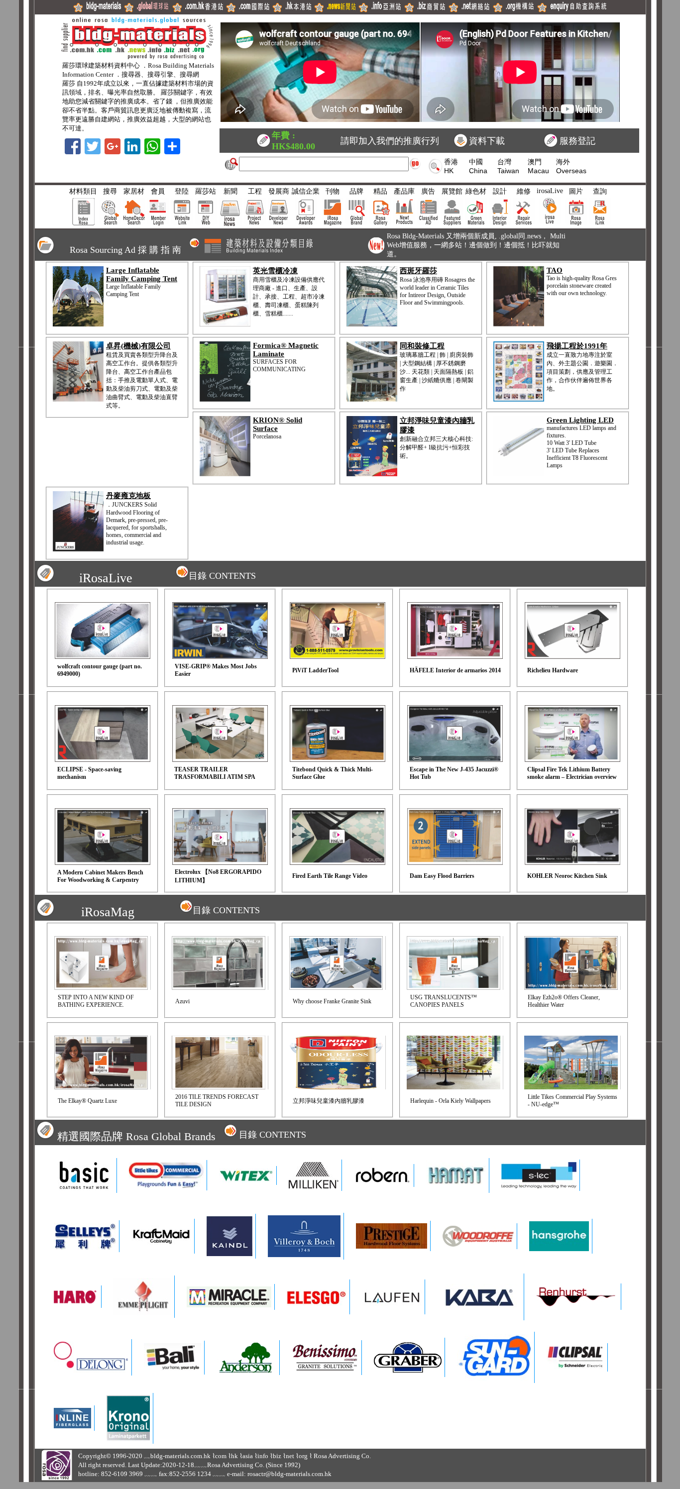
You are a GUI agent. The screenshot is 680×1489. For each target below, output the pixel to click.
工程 (255, 191)
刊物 (333, 191)
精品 (380, 191)
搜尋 (110, 191)
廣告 (428, 191)
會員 (158, 191)
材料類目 (83, 191)
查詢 (600, 191)
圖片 (576, 191)
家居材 (133, 191)
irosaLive (550, 191)
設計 (500, 191)
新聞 (230, 191)
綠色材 (475, 191)
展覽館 (452, 191)
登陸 (182, 191)
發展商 (278, 191)
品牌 (356, 191)
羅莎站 (205, 191)
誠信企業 (306, 191)
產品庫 (404, 191)
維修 (524, 191)
